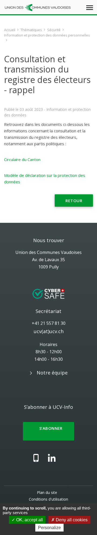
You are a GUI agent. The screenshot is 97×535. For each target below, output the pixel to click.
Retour (73, 200)
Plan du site (47, 492)
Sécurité (54, 29)
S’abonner (48, 431)
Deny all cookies (71, 520)
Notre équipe (52, 372)
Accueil (9, 29)
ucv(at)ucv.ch (49, 331)
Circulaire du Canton (22, 159)
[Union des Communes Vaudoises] (37, 7)
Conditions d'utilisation (48, 499)
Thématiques (31, 29)
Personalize (49, 527)
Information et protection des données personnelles (47, 35)
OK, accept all (29, 520)
